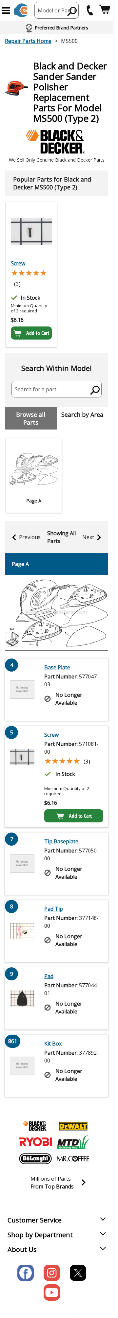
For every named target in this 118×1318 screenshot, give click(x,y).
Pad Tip (53, 908)
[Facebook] (25, 1273)
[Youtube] (52, 1292)
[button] (6, 10)
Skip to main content (56, 5)
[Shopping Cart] (104, 10)
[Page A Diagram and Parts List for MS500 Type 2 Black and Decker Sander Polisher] (56, 612)
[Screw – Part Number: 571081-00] (31, 231)
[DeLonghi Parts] (35, 1159)
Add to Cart (37, 333)
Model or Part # (57, 10)
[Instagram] (52, 1273)
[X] (78, 1273)
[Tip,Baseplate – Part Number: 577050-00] (22, 863)
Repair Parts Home (28, 40)
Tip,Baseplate (61, 841)
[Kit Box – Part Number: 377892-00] (22, 1066)
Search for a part (35, 389)
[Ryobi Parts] (35, 1142)
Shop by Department (40, 1234)
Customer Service (35, 1220)
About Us (22, 1249)
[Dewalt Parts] (73, 1126)
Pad (48, 976)
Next (88, 537)
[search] (72, 11)
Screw (18, 263)
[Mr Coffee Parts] (73, 1159)
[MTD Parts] (73, 1142)
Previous (30, 537)
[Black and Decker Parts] (35, 1126)
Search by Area (82, 414)
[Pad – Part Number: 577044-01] (22, 998)
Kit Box (53, 1043)
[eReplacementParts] (21, 10)
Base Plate (57, 667)
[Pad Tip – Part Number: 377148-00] (22, 931)
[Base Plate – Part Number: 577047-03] (22, 689)
